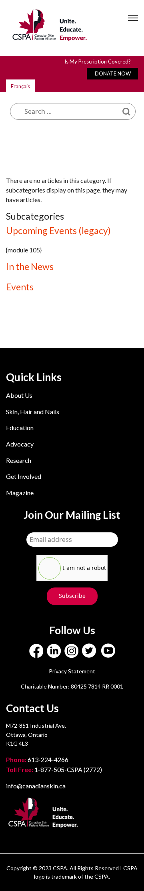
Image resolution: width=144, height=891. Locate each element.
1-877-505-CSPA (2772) (54, 769)
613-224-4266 (38, 759)
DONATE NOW (113, 73)
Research (18, 460)
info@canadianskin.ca (36, 786)
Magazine (20, 492)
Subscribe (72, 595)
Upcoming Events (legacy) (58, 230)
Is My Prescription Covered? (97, 61)
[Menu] (133, 25)
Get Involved (23, 476)
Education (20, 427)
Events (20, 286)
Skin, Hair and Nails (32, 411)
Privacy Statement (72, 671)
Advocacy (20, 444)
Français (20, 86)
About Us (19, 395)
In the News (30, 266)
